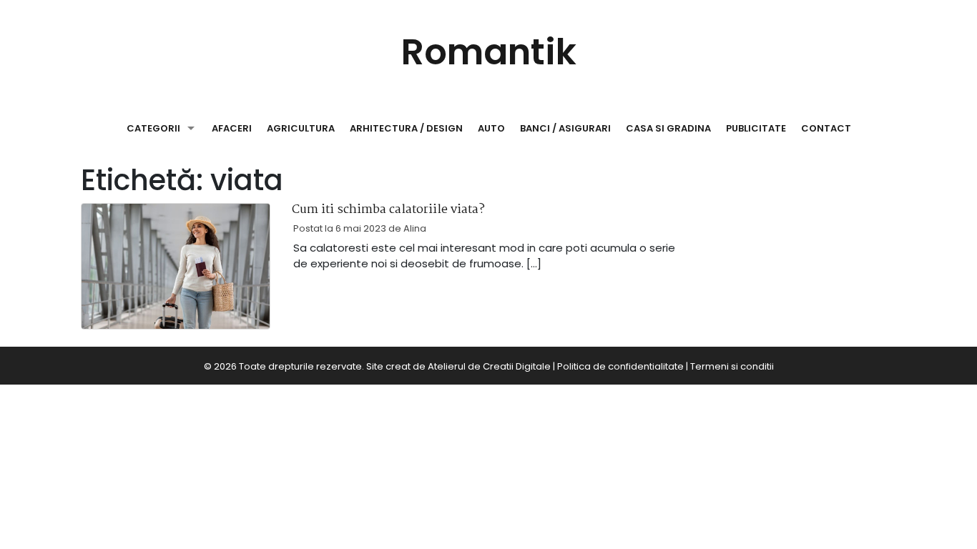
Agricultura (301, 128)
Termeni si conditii (732, 366)
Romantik (488, 51)
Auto (491, 128)
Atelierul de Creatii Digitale (489, 366)
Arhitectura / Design (406, 128)
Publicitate (756, 128)
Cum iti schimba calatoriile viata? (388, 209)
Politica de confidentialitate (620, 366)
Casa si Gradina (668, 128)
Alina (414, 228)
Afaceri (232, 128)
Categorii (153, 128)
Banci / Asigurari (565, 128)
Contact (826, 128)
